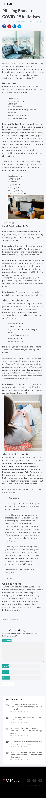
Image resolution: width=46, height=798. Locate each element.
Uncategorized (13, 619)
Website (6, 678)
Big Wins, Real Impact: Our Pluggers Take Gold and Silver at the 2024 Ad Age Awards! (26, 730)
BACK (8, 4)
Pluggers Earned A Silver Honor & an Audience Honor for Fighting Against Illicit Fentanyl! (26, 706)
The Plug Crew (34, 21)
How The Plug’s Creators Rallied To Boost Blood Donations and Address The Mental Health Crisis (26, 754)
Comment (7, 641)
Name (6, 666)
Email (5, 672)
